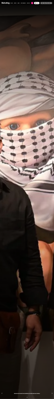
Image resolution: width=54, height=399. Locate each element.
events (15, 3)
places (11, 3)
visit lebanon (23, 3)
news (19, 3)
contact (28, 3)
